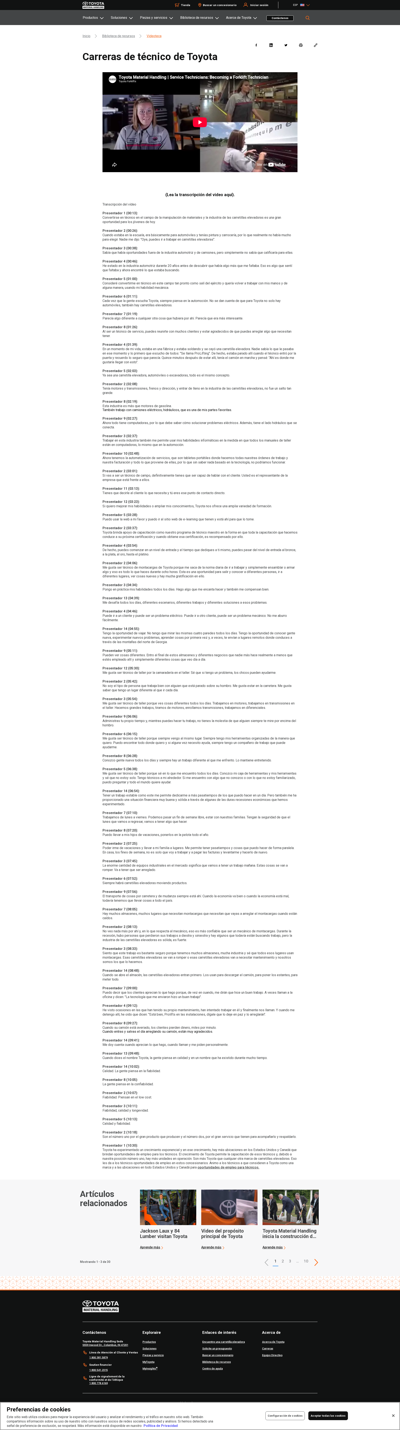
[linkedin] (271, 45)
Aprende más (150, 1247)
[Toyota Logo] (93, 5)
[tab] (96, 17)
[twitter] (286, 45)
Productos (90, 18)
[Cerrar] (393, 1415)
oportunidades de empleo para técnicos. (228, 1167)
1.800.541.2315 (98, 1370)
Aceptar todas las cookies (328, 1415)
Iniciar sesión (259, 5)
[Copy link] (316, 45)
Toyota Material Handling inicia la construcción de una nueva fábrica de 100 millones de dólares (289, 1233)
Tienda (185, 5)
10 (306, 1261)
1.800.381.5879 (98, 1357)
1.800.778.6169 (98, 1383)
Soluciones (119, 18)
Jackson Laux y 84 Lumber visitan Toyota (163, 1233)
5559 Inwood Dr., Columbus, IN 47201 (105, 1345)
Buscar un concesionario (219, 5)
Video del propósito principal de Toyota (222, 1233)
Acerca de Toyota (238, 18)
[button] (266, 1262)
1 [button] (275, 1261)
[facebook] (256, 45)
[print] (301, 45)
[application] (168, 1220)
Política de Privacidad (161, 1426)
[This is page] (316, 1262)
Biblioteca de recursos (196, 18)
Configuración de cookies (285, 1415)
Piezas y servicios (153, 18)
